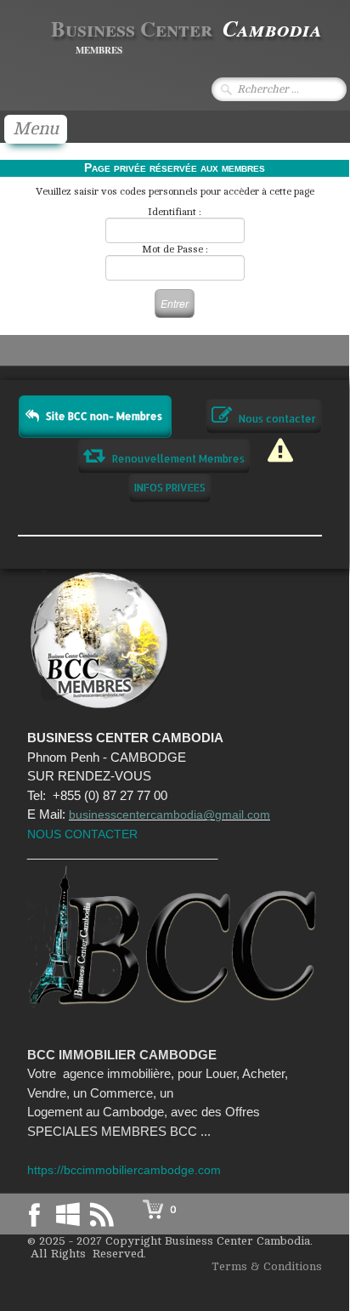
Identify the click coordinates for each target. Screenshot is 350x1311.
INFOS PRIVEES (170, 487)
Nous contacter (277, 418)
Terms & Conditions (267, 1266)
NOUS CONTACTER (82, 834)
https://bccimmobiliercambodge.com (124, 1170)
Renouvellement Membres (178, 458)
